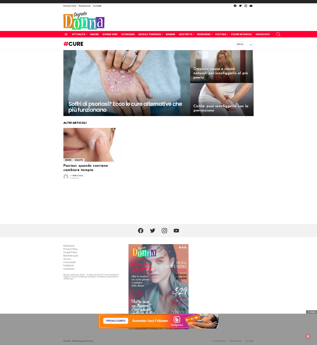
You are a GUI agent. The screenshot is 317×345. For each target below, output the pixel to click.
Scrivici (67, 259)
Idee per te (185, 34)
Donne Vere (69, 5)
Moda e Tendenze (150, 34)
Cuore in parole (241, 34)
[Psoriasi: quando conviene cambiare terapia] (93, 145)
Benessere (203, 34)
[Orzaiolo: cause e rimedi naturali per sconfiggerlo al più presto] (222, 66)
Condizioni (68, 269)
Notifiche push (70, 255)
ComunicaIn (69, 262)
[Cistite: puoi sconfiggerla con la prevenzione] (222, 99)
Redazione (84, 5)
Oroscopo (263, 34)
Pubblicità (68, 265)
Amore (94, 34)
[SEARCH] (278, 34)
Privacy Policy (70, 249)
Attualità (78, 34)
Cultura (220, 34)
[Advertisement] (158, 336)
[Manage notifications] (308, 336)
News (68, 160)
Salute (79, 160)
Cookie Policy (70, 252)
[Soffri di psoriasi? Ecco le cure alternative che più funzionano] (126, 83)
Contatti (97, 5)
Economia (128, 34)
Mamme (170, 34)
